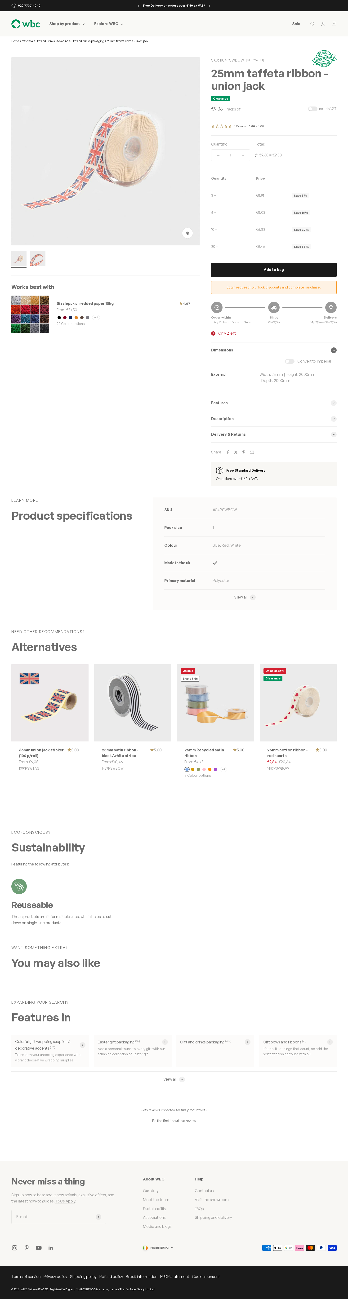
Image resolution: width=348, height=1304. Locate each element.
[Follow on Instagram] (14, 1248)
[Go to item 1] (19, 259)
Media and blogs (157, 1226)
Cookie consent (206, 1276)
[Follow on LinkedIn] (51, 1248)
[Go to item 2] (37, 259)
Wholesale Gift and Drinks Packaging (45, 41)
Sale (296, 24)
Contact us (204, 1190)
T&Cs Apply (65, 1201)
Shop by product (64, 24)
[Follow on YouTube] (39, 1248)
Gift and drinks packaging (88, 41)
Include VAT (327, 109)
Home (15, 41)
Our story (151, 1190)
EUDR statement (174, 1276)
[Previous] (138, 5)
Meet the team (156, 1199)
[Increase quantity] (243, 155)
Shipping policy (83, 1276)
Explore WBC (106, 24)
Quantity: (219, 144)
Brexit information (141, 1276)
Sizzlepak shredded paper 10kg (85, 303)
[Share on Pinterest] (244, 452)
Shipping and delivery (213, 1217)
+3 (223, 769)
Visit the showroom (212, 1199)
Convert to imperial (314, 361)
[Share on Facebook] (228, 452)
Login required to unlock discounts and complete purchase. (274, 287)
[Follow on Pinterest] (26, 1248)
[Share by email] (252, 452)
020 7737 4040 (29, 5)
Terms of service (26, 1276)
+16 (96, 317)
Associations (154, 1217)
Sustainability (154, 1208)
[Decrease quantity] (218, 155)
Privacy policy (55, 1276)
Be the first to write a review (174, 1120)
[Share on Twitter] (236, 452)
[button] (274, 127)
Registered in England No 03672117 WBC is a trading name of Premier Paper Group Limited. (102, 1289)
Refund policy (111, 1276)
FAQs (199, 1208)
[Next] (209, 5)
